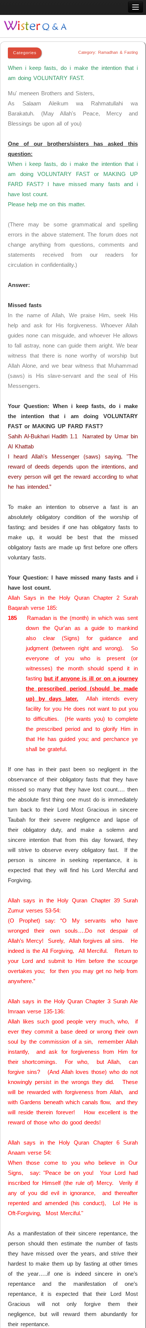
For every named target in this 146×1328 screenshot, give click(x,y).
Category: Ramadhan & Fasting (108, 52)
